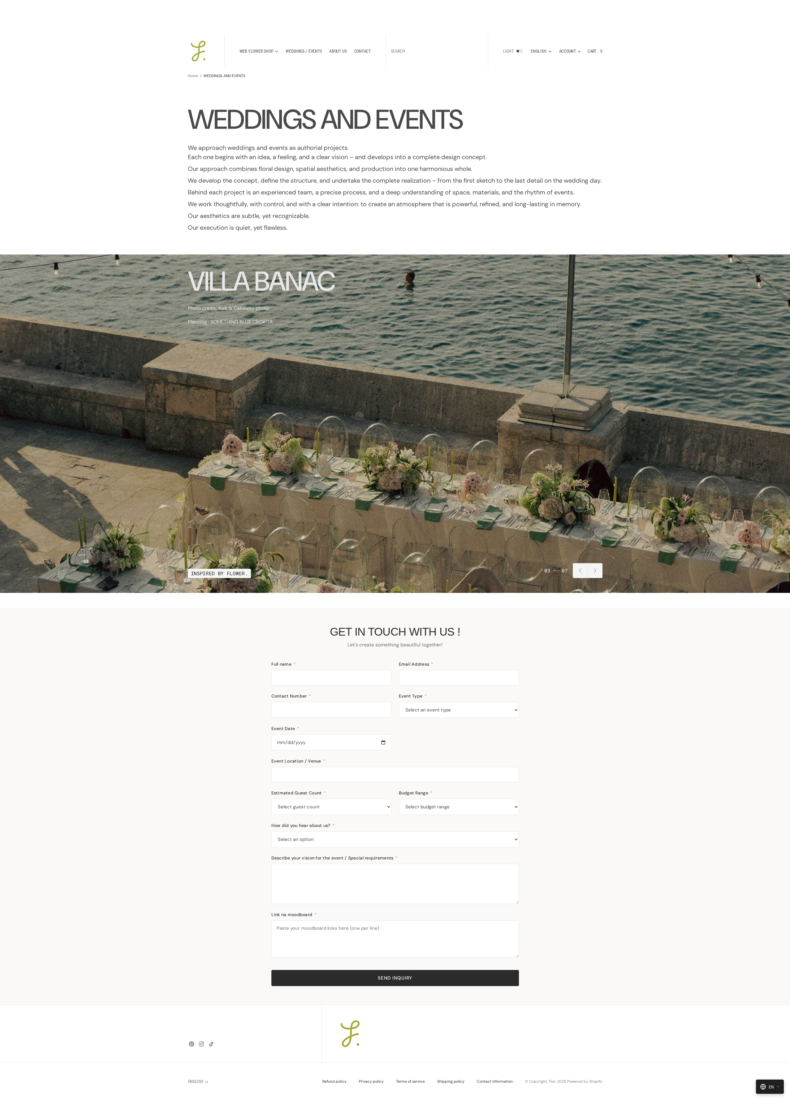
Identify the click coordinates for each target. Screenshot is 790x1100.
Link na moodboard (294, 914)
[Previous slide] (580, 570)
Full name (283, 664)
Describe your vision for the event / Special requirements (334, 858)
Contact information (495, 1081)
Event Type (413, 696)
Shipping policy (450, 1081)
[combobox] (437, 51)
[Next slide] (595, 570)
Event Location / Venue (298, 761)
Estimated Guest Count (298, 793)
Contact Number (291, 696)
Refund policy (334, 1081)
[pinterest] (191, 1044)
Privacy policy (371, 1081)
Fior (552, 1081)
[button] (570, 51)
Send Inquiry (395, 978)
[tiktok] (211, 1044)
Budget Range (416, 793)
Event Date (285, 728)
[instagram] (201, 1044)
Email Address (416, 664)
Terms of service (410, 1081)
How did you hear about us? (303, 825)
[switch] (519, 51)
